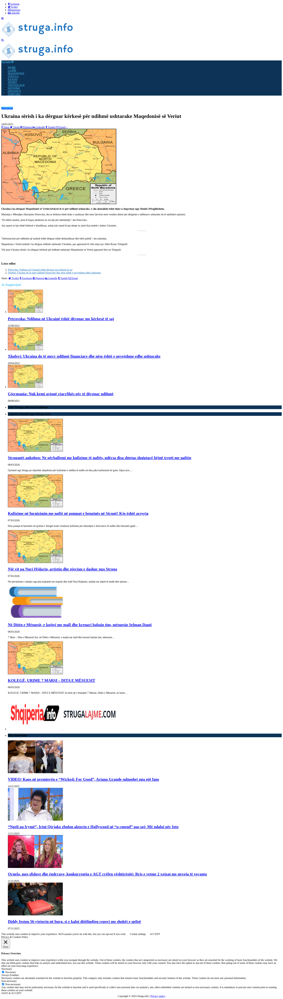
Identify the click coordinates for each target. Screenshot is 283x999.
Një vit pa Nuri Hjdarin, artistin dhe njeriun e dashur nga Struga (62, 569)
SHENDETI (14, 91)
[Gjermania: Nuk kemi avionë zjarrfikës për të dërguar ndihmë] (25, 386)
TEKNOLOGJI (16, 85)
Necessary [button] (6, 968)
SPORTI (12, 82)
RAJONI (12, 79)
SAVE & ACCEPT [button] (11, 993)
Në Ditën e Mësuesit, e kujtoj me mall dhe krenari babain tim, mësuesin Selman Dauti (80, 625)
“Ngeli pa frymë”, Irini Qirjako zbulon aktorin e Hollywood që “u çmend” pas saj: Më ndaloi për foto (93, 827)
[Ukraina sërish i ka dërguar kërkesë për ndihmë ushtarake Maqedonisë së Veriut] (58, 203)
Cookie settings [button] (138, 934)
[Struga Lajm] (37, 37)
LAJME (12, 70)
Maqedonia (7, 108)
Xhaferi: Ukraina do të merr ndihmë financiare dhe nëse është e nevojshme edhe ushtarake (54, 272)
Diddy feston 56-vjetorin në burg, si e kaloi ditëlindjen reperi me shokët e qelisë (74, 921)
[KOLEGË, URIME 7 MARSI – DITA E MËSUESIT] (35, 673)
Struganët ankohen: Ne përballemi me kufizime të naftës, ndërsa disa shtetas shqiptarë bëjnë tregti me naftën (99, 458)
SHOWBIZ (14, 88)
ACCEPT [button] (155, 934)
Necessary (10, 972)
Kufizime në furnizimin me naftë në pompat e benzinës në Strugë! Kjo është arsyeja (78, 513)
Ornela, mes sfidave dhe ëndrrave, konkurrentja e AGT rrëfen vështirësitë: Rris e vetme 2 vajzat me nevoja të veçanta (107, 874)
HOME (12, 67)
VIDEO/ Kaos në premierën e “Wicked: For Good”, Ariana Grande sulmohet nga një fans (83, 779)
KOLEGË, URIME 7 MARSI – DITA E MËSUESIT (51, 680)
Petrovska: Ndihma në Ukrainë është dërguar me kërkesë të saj (40, 269)
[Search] (2, 40)
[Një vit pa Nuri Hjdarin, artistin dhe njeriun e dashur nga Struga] (35, 562)
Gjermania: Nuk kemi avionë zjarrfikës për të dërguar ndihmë (60, 394)
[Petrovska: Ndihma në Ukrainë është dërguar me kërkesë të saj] (25, 311)
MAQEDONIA (16, 73)
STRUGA (13, 76)
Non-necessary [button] (9, 981)
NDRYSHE (14, 94)
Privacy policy (158, 996)
